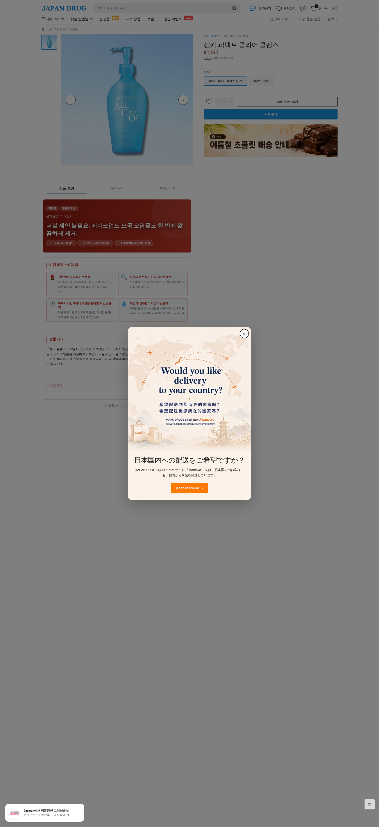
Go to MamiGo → (189, 488)
